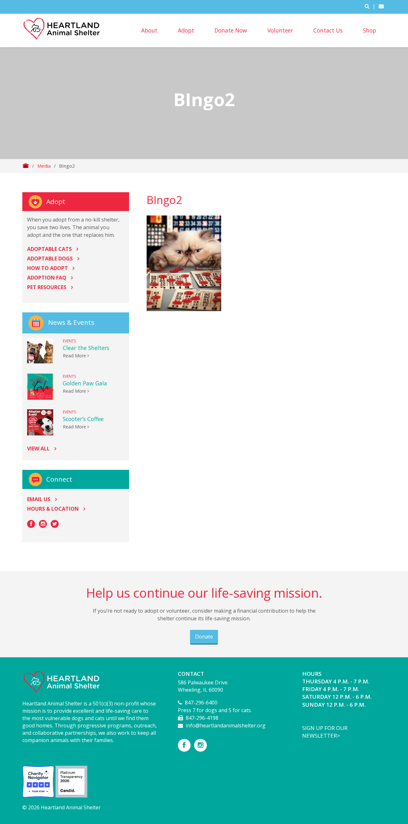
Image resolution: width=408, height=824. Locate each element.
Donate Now (231, 30)
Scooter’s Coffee (83, 419)
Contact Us (328, 30)
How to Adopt (47, 268)
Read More (75, 356)
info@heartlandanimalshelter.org (226, 725)
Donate (204, 636)
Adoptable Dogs (50, 258)
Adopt (186, 30)
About (149, 30)
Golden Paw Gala (85, 383)
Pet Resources (46, 287)
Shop (369, 30)
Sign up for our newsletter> (324, 731)
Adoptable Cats (49, 248)
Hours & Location (53, 508)
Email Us (38, 499)
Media (44, 166)
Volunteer (280, 30)
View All (38, 448)
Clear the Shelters (86, 348)
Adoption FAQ (46, 277)
